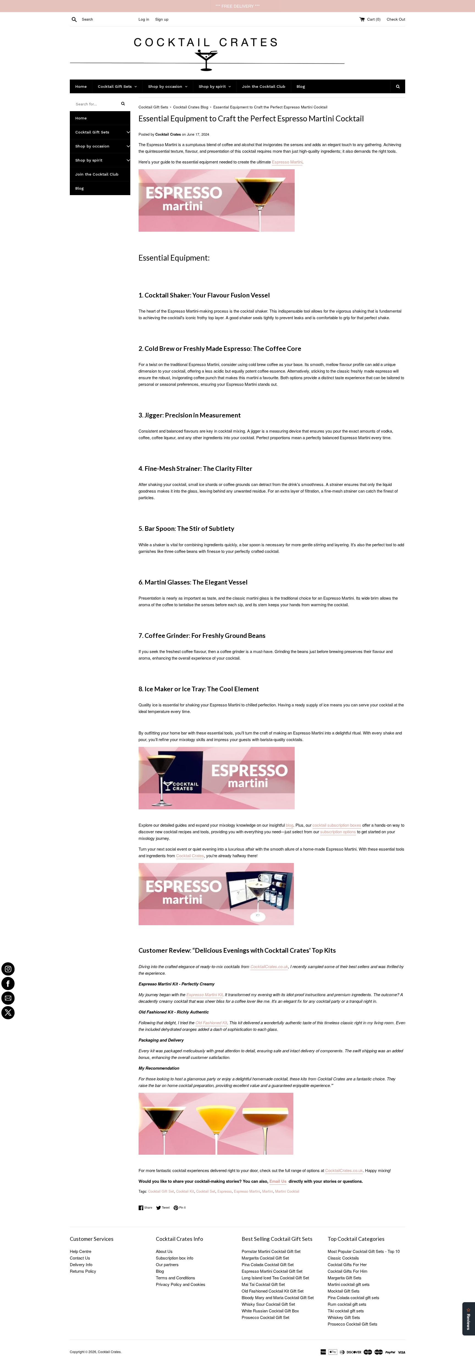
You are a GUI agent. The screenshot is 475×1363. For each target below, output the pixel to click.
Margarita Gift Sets (344, 1277)
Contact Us (80, 1258)
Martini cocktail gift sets (349, 1284)
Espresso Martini (247, 1191)
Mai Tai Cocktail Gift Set (263, 1284)
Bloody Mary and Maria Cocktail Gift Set (278, 1297)
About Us (164, 1251)
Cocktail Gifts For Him (348, 1271)
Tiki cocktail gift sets (346, 1310)
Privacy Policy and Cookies (180, 1284)
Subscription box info (174, 1258)
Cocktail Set (205, 1191)
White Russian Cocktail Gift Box (270, 1310)
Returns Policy (83, 1271)
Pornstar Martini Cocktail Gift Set (271, 1251)
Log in (144, 19)
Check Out (396, 19)
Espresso (224, 1191)
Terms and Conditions (175, 1277)
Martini (267, 1191)
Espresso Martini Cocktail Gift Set (272, 1271)
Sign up (162, 19)
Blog (160, 1271)
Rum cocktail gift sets (347, 1304)
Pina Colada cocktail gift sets (353, 1297)
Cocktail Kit (185, 1191)
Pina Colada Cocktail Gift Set (268, 1264)
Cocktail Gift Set (161, 1191)
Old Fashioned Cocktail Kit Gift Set (272, 1291)
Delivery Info (81, 1264)
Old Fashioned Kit (211, 1022)
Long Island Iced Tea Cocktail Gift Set (275, 1277)
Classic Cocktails (343, 1258)
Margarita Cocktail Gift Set (265, 1258)
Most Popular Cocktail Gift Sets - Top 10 (364, 1251)
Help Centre (80, 1251)
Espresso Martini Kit (204, 994)
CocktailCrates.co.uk (269, 966)
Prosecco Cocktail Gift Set (265, 1317)
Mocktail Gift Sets (344, 1291)
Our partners (167, 1264)
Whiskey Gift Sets (344, 1317)
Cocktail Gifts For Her (347, 1264)
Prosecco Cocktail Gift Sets (352, 1324)
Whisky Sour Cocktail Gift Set (268, 1304)
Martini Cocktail (287, 1191)
